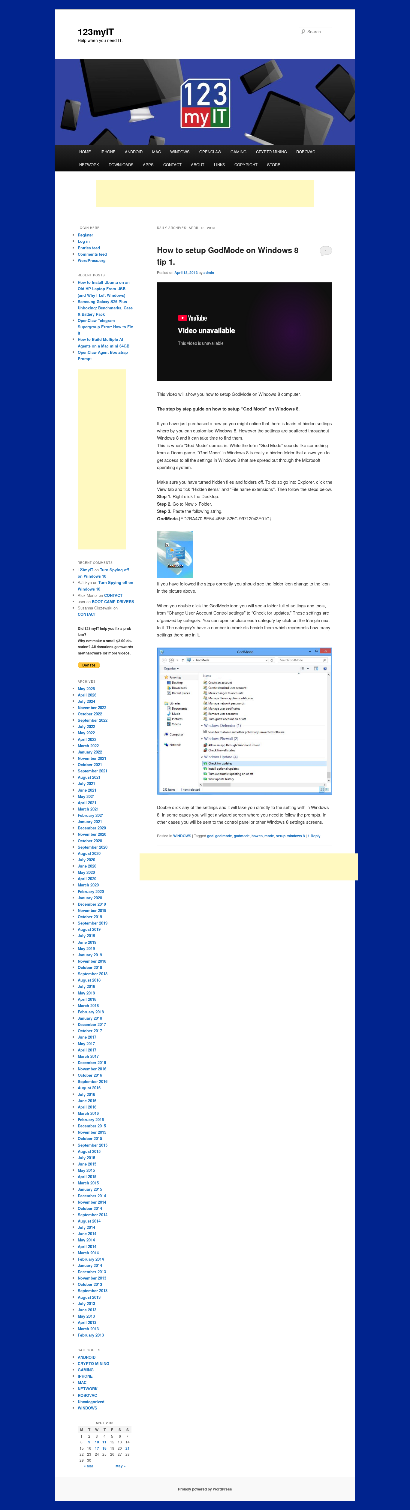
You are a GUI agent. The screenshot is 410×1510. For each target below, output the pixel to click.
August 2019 (89, 929)
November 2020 (92, 834)
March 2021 (88, 809)
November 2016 (92, 1069)
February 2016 (91, 1119)
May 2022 (86, 732)
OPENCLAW (210, 152)
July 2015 (86, 1157)
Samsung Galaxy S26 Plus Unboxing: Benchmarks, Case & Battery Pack (105, 308)
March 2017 (88, 1056)
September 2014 (92, 1214)
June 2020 (87, 866)
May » (121, 1466)
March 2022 (88, 745)
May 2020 (86, 872)
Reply (314, 835)
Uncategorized (91, 1401)
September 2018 (92, 973)
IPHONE (108, 152)
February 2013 (91, 1335)
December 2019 (92, 904)
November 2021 (92, 758)
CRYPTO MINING (271, 152)
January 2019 (90, 955)
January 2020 (90, 898)
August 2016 (89, 1087)
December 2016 (92, 1062)
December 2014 (92, 1196)
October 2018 (90, 967)
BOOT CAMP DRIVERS (113, 601)
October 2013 (90, 1284)
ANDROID (134, 152)
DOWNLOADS (121, 164)
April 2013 (87, 1322)
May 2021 (86, 796)
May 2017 (86, 1043)
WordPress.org (92, 260)
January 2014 (90, 1265)
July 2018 (86, 986)
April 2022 (87, 739)
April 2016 (87, 1107)
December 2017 (92, 1024)
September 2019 (92, 923)
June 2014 (87, 1233)
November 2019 (92, 910)
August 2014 (89, 1221)
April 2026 (87, 695)
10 (97, 1442)
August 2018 (89, 980)
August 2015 (89, 1151)
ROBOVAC (305, 152)
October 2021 (90, 764)
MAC (156, 152)
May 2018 (86, 993)
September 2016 (92, 1081)
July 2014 (86, 1227)
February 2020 (91, 891)
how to (257, 835)
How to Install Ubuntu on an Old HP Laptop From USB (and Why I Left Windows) (104, 288)
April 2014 (87, 1246)
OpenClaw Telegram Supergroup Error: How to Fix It (105, 326)
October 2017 (90, 1030)
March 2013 (88, 1328)
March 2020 (88, 885)
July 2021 (86, 783)
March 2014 (88, 1253)
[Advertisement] (205, 193)
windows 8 (296, 835)
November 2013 (92, 1278)
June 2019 (87, 942)
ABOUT (197, 164)
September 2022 (92, 720)
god (210, 835)
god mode (223, 835)
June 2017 (87, 1037)
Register (85, 235)
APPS (148, 164)
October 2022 (90, 714)
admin (208, 272)
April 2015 (87, 1176)
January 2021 (90, 821)
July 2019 (86, 935)
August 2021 (89, 777)
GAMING (238, 152)
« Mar (88, 1466)
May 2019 (86, 948)
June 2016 (87, 1100)
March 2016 (88, 1113)
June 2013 (87, 1310)
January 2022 (90, 752)
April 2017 (87, 1050)
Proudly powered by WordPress (205, 1489)
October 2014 (90, 1208)
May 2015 (86, 1170)
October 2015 (90, 1138)
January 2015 (90, 1189)
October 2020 (90, 841)
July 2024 (86, 701)
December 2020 (92, 828)
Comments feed (92, 254)
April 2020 (87, 878)
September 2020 (92, 847)
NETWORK (89, 164)
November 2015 (92, 1132)
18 (104, 1448)
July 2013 (86, 1303)
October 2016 (90, 1075)
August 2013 (89, 1297)
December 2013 (92, 1271)
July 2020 (86, 859)
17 (97, 1448)
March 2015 (88, 1183)
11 (104, 1442)
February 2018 (91, 1012)
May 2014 (86, 1240)
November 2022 (92, 707)
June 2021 (87, 790)
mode (269, 835)
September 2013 (92, 1290)
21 (127, 1448)
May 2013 (86, 1316)
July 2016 (86, 1094)
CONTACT (172, 164)
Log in (84, 241)
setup (280, 835)
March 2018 (88, 1005)
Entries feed (89, 248)
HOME (85, 152)
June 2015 (87, 1164)
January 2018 (90, 1018)
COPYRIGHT (246, 164)
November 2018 (92, 961)
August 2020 (89, 853)
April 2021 (87, 802)
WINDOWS (180, 152)
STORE (273, 164)
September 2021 (92, 771)
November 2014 (92, 1202)
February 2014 (91, 1259)
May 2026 (86, 688)
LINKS (219, 164)
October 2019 (90, 916)
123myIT (96, 31)
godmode (242, 835)
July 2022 (86, 726)
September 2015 (92, 1145)
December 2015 (92, 1126)
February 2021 (91, 815)
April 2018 (87, 999)
